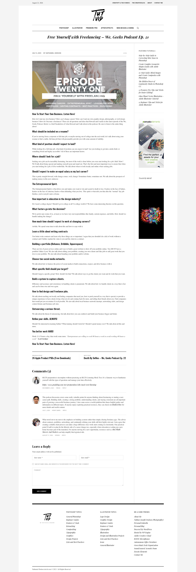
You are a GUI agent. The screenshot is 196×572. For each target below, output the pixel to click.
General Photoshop (73, 516)
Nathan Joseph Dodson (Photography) (149, 520)
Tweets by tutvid (145, 178)
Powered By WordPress (143, 529)
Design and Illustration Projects (112, 536)
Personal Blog (139, 526)
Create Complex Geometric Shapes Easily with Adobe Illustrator (149, 66)
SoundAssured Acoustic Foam (145, 548)
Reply (64, 388)
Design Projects (72, 539)
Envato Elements (140, 551)
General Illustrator (107, 545)
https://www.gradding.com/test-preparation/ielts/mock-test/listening (69, 385)
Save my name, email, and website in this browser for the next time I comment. (62, 464)
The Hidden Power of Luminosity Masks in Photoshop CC (151, 84)
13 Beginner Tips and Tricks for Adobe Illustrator (151, 103)
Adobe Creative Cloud (142, 536)
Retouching (70, 526)
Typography (71, 532)
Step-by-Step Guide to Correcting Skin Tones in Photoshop (148, 58)
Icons (102, 542)
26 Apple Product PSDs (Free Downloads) (51, 358)
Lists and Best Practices (75, 542)
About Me (137, 516)
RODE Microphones (142, 539)
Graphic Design (106, 520)
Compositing (71, 529)
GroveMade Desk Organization (146, 545)
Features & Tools (72, 523)
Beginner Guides (72, 520)
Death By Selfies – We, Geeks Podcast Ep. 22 (105, 358)
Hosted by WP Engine (142, 532)
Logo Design (104, 516)
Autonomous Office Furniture (145, 542)
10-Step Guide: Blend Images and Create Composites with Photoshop (150, 75)
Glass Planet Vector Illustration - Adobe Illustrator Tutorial (151, 97)
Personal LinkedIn (141, 523)
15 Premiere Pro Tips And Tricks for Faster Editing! (151, 91)
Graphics (69, 536)
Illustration (104, 532)
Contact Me (138, 555)
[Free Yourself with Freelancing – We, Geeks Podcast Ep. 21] (79, 85)
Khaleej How (117, 404)
